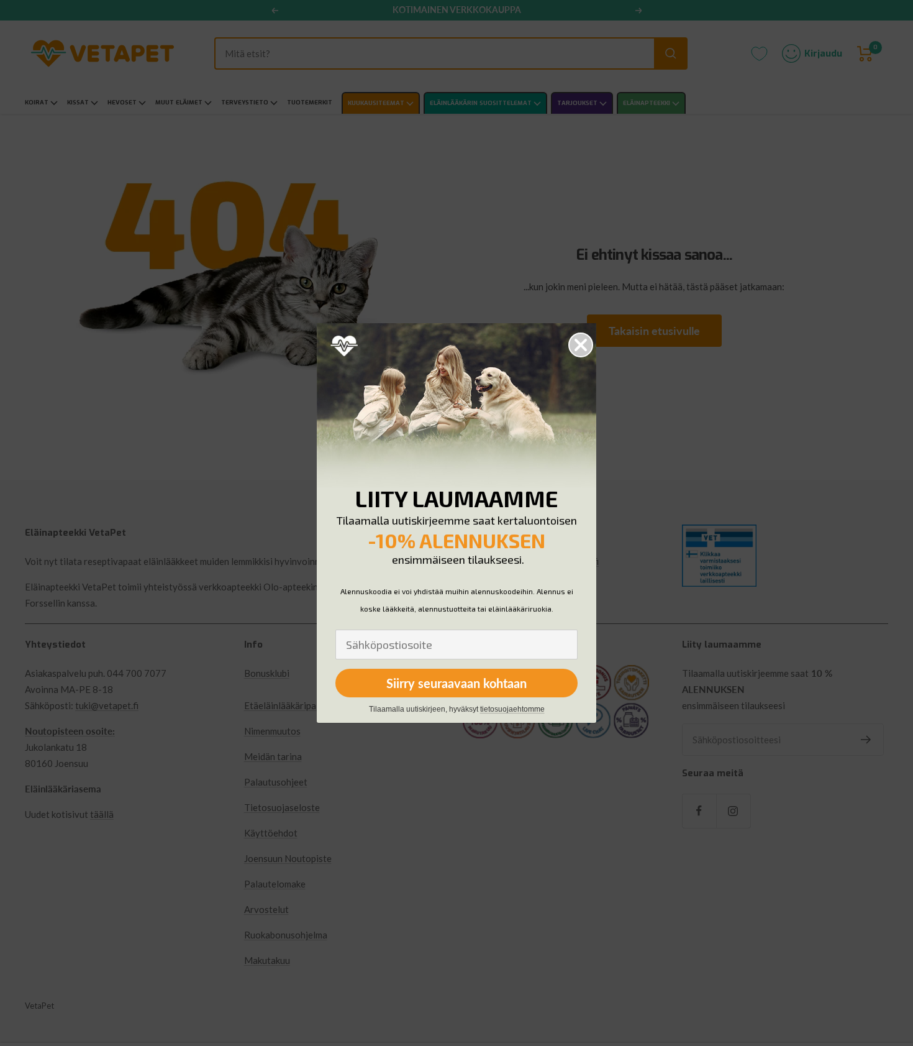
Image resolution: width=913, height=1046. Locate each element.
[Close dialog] (580, 345)
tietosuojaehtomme (512, 709)
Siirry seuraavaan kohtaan (456, 683)
